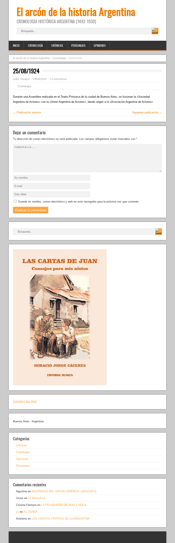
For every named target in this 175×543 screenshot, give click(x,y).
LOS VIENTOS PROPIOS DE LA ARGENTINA (61, 518)
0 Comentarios (58, 79)
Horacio (25, 79)
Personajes (78, 45)
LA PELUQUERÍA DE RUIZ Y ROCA (63, 505)
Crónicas (57, 45)
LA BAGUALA (36, 498)
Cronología (35, 45)
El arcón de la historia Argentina (76, 11)
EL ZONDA (31, 511)
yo (17, 511)
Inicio (16, 45)
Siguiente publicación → (147, 112)
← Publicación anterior (27, 112)
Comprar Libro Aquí (25, 401)
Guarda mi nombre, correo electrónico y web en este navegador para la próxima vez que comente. (78, 201)
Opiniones (100, 45)
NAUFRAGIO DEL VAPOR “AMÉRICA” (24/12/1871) (64, 491)
